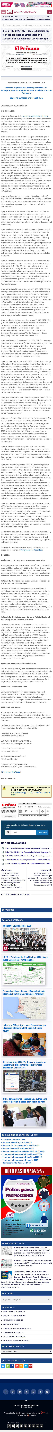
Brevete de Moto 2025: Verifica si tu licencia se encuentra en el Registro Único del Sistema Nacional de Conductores (24, 1065)
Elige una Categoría (12, 1299)
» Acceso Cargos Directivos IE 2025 (17, 1148)
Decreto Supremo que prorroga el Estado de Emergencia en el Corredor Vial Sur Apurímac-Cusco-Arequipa (26, 90)
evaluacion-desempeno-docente (16, 1341)
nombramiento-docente (13, 1320)
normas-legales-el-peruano (39, 25)
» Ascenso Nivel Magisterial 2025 (16, 1142)
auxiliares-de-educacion (13, 1332)
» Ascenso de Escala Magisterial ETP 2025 (20, 1145)
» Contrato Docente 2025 (13, 1139)
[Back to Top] (26, 1400)
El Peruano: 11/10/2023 (11, 772)
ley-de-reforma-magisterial (14, 1337)
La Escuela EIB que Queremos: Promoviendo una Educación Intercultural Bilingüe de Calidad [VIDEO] (24, 1028)
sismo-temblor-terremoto (14, 1312)
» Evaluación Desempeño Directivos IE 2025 (21, 1157)
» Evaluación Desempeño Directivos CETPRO (22, 1154)
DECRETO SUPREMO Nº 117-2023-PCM (26, 98)
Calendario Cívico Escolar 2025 (16, 926)
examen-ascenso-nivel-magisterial (17, 1328)
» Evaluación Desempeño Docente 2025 (19, 1160)
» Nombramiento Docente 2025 (16, 1163)
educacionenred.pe (25, 11)
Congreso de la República (31, 550)
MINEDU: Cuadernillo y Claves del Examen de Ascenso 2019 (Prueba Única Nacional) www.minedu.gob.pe (33, 1263)
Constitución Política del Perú (35, 116)
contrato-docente (11, 1324)
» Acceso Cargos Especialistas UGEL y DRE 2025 (22, 1151)
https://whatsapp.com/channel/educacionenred (30, 793)
